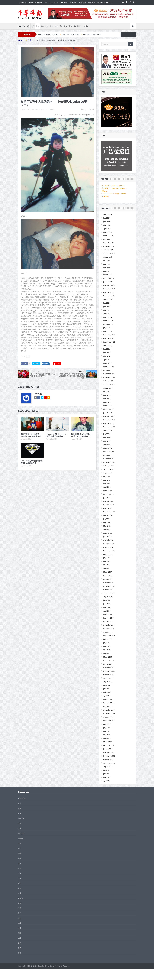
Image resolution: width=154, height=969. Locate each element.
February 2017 (108, 575)
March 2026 (107, 232)
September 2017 (109, 551)
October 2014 (108, 675)
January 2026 (107, 239)
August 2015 (107, 639)
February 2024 (108, 321)
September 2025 (109, 253)
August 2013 (107, 724)
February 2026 (108, 236)
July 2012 (106, 770)
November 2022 (109, 335)
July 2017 (106, 558)
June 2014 (106, 689)
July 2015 (106, 643)
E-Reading (21, 798)
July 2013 (106, 728)
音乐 (19, 953)
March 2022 (107, 363)
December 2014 (108, 667)
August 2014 (107, 682)
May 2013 (106, 735)
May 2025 (106, 267)
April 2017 (106, 568)
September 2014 (109, 678)
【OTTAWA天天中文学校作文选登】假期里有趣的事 (57, 435)
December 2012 (108, 752)
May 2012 (106, 777)
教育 (37, 26)
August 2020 (107, 430)
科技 (19, 918)
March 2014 (107, 699)
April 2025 (106, 271)
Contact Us (54, 2)
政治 (19, 863)
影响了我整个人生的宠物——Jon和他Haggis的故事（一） (82, 435)
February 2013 (108, 745)
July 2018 (106, 519)
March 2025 (107, 275)
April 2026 (106, 229)
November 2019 (109, 462)
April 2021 (106, 402)
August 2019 (107, 473)
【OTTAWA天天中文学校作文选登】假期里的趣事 (42, 375)
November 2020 (109, 420)
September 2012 (109, 763)
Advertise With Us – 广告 (38, 2)
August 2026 (107, 214)
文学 (19, 878)
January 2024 (107, 324)
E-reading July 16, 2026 (92, 34)
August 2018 (107, 515)
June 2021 (106, 395)
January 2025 (107, 282)
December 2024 (108, 285)
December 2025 (108, 243)
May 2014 (106, 692)
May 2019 (106, 483)
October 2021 (108, 381)
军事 (19, 813)
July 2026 (106, 218)
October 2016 (108, 590)
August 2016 (107, 597)
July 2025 (106, 260)
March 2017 (107, 572)
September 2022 (109, 342)
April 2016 (106, 611)
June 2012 (106, 774)
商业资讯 (21, 833)
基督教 (20, 838)
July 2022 (106, 349)
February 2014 (108, 703)
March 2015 (107, 657)
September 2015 (109, 636)
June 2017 (106, 561)
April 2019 (106, 487)
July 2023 (106, 328)
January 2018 (107, 536)
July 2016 (106, 600)
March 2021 (107, 406)
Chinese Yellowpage (104, 2)
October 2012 (108, 759)
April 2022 (106, 360)
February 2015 (108, 660)
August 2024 (107, 299)
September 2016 (109, 593)
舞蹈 (19, 933)
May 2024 (106, 310)
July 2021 (106, 391)
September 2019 (109, 469)
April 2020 (106, 444)
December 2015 (108, 625)
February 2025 (108, 278)
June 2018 (106, 522)
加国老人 (21, 818)
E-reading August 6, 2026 (47, 34)
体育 (19, 803)
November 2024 (109, 289)
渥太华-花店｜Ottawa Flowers (113, 185)
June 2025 (106, 264)
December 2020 (108, 416)
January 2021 (107, 413)
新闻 (28, 26)
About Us (22, 2)
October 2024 (108, 292)
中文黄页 (85, 26)
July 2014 (106, 685)
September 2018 (109, 512)
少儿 (42, 26)
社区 (32, 26)
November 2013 (109, 713)
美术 (19, 923)
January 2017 (107, 579)
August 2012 (107, 766)
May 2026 (106, 225)
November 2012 (109, 756)
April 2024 (106, 313)
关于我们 (82, 2)
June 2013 (106, 731)
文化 (19, 873)
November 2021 (109, 377)
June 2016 (106, 604)
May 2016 (106, 607)
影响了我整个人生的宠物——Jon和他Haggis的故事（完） (32, 435)
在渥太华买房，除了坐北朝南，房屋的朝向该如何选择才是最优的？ (72, 375)
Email (92, 109)
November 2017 (109, 544)
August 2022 (107, 345)
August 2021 (107, 388)
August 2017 (107, 554)
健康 (51, 26)
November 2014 (109, 671)
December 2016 (108, 582)
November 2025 (109, 246)
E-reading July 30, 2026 (70, 34)
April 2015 (106, 653)
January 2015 (107, 664)
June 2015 (106, 646)
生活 (46, 26)
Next (80, 371)
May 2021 (106, 398)
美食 (56, 26)
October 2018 (108, 508)
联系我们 (91, 2)
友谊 (19, 828)
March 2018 (107, 533)
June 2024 (106, 306)
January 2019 (107, 498)
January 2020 (107, 455)
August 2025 (107, 257)
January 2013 (107, 749)
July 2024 (106, 303)
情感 (61, 26)
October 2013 (108, 717)
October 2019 (108, 466)
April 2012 (106, 781)
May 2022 (106, 356)
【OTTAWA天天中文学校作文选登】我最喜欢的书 (31, 462)
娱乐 (65, 26)
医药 (19, 823)
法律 (19, 903)
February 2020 (108, 451)
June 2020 (106, 437)
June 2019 (106, 480)
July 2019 (106, 476)
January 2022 (107, 370)
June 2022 (106, 352)
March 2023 (107, 331)
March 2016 (107, 614)
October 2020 (108, 423)
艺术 (19, 938)
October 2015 (108, 632)
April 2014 (106, 696)
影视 (19, 853)
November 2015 (109, 629)
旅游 (19, 888)
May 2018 (106, 526)
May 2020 (106, 441)
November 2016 (109, 586)
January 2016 (107, 621)
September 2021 (109, 384)
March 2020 (107, 448)
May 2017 (106, 565)
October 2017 (108, 547)
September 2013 (109, 720)
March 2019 (107, 490)
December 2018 (108, 501)
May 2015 (106, 650)
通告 (70, 26)
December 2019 (108, 459)
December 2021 (108, 374)
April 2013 (106, 738)
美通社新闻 (77, 26)
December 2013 (108, 710)
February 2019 (108, 494)
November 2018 (109, 505)
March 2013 (107, 742)
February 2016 (108, 618)
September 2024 (109, 296)
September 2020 (109, 427)
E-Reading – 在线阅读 (68, 2)
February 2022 (108, 367)
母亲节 (20, 898)
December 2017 (108, 540)
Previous (36, 371)
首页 (23, 26)
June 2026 (106, 221)
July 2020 (106, 434)
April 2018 (106, 529)
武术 (19, 893)
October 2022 (108, 338)
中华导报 (31, 109)
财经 (19, 943)
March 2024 (107, 317)
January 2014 (107, 706)
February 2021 (108, 409)
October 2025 (108, 250)
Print (84, 109)
